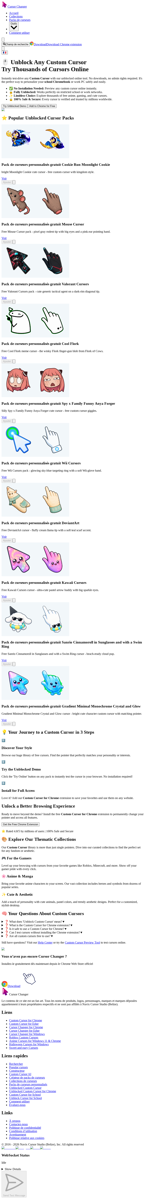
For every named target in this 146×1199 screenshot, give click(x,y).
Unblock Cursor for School (25, 1098)
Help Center (45, 942)
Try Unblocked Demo (14, 106)
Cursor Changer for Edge (24, 1030)
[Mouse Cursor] (35, 217)
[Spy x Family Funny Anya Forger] (35, 396)
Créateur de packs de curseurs (27, 1077)
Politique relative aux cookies (26, 1138)
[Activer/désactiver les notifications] (3, 49)
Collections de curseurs (23, 1081)
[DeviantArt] (35, 515)
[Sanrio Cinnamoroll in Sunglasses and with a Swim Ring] (35, 635)
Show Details (13, 1169)
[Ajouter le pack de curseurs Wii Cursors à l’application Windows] (13, 481)
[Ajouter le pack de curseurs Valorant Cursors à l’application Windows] (13, 302)
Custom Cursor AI (20, 1074)
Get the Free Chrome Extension (20, 824)
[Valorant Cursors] (35, 276)
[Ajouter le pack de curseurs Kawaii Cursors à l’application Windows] (13, 600)
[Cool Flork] (35, 336)
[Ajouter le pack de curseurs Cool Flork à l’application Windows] (13, 361)
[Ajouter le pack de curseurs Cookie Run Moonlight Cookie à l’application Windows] (13, 182)
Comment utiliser (19, 32)
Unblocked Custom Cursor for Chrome (32, 1091)
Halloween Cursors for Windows (29, 1044)
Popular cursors (18, 1067)
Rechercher (16, 1063)
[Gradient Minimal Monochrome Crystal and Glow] (35, 698)
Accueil (13, 13)
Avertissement (17, 1134)
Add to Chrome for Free (42, 106)
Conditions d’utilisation (23, 1131)
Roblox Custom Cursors (23, 1037)
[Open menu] (3, 40)
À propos (14, 1120)
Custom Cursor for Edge (24, 1023)
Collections (16, 16)
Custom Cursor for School (25, 1094)
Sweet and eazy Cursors (23, 1047)
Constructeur (17, 1070)
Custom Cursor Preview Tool (82, 942)
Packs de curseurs (19, 19)
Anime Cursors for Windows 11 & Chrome (35, 1041)
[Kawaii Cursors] (35, 575)
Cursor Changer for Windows (27, 1034)
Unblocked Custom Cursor (25, 1087)
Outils (14, 23)
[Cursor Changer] (5, 6)
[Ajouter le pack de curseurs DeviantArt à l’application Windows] (13, 540)
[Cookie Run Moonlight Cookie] (35, 157)
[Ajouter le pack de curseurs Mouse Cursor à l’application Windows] (13, 242)
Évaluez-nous (17, 1105)
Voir (4, 178)
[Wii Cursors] (35, 455)
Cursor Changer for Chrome (26, 1027)
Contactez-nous (18, 1124)
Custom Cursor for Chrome (25, 1020)
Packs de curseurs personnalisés (28, 1084)
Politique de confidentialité (25, 1127)
